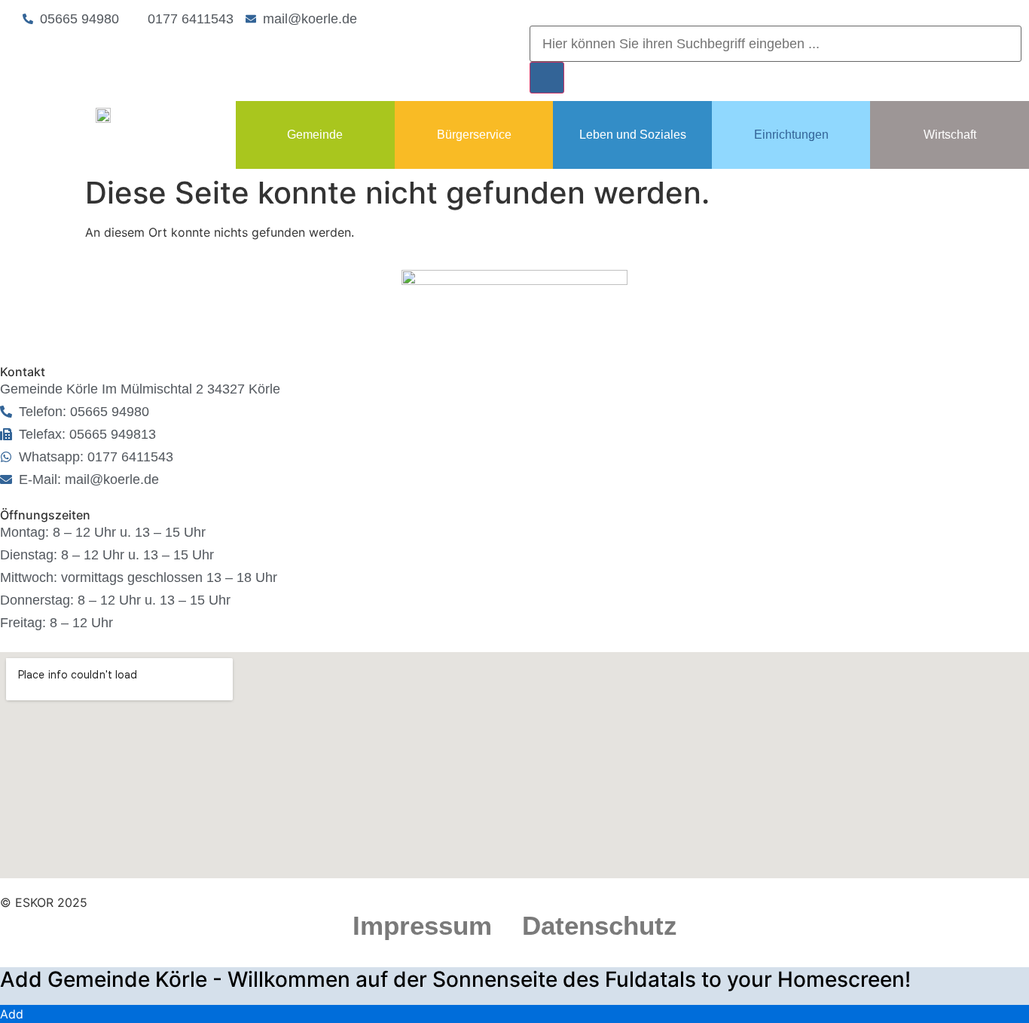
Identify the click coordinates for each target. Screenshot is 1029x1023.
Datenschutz (599, 925)
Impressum (422, 925)
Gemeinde (315, 134)
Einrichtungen (791, 134)
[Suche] (547, 77)
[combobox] (775, 44)
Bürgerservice (474, 134)
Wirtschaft (950, 134)
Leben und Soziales (632, 134)
